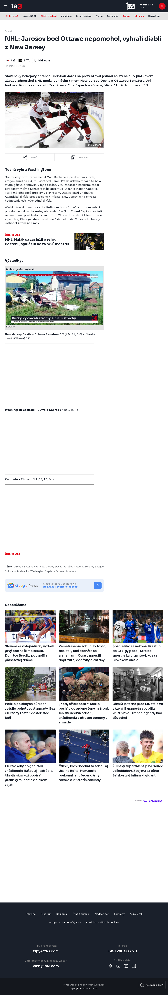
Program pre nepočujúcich (65, 922)
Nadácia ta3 (102, 914)
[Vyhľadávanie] (162, 6)
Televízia (30, 914)
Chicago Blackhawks (26, 566)
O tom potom (84, 16)
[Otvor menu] (5, 6)
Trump (126, 16)
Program (46, 914)
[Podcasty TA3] (130, 6)
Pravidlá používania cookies (102, 922)
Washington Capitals (42, 571)
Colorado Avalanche (17, 571)
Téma (99, 16)
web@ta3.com (46, 966)
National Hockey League (89, 566)
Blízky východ (49, 16)
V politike (66, 16)
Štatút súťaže (81, 914)
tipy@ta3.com (46, 951)
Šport (8, 31)
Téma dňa (112, 16)
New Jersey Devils (51, 566)
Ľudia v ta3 (136, 914)
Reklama (61, 914)
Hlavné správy (156, 16)
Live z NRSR (30, 16)
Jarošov (68, 566)
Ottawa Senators (66, 571)
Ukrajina (139, 16)
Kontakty (119, 914)
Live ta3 (13, 16)
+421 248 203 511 (122, 951)
